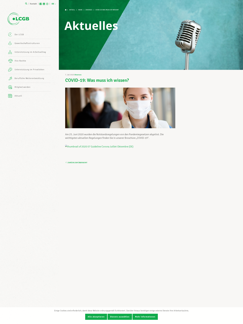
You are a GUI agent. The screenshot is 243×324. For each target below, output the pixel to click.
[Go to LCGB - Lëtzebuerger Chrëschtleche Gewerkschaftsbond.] (66, 10)
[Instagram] (47, 4)
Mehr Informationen (145, 316)
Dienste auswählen (119, 316)
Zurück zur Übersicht (77, 162)
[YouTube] (44, 4)
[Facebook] (41, 4)
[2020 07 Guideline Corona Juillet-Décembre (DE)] (99, 146)
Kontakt (33, 4)
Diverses (78, 75)
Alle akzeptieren (96, 316)
